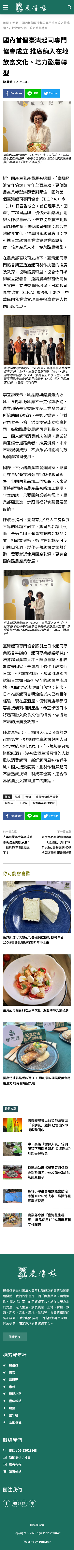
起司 (28, 796)
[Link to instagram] (23, 1503)
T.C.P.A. (23, 803)
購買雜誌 (15, 1472)
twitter (53, 93)
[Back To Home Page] (37, 1273)
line (35, 93)
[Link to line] (32, 1503)
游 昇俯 (7, 82)
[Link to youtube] (15, 1503)
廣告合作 (15, 1465)
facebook (16, 93)
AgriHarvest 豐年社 (49, 1533)
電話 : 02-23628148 (23, 1450)
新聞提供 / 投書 (20, 1458)
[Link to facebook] (6, 1503)
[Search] (69, 7)
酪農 (18, 796)
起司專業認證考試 (44, 803)
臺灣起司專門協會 (47, 796)
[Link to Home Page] (37, 7)
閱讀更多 (15, 1337)
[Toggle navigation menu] (6, 7)
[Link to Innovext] (45, 1541)
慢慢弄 (9, 803)
